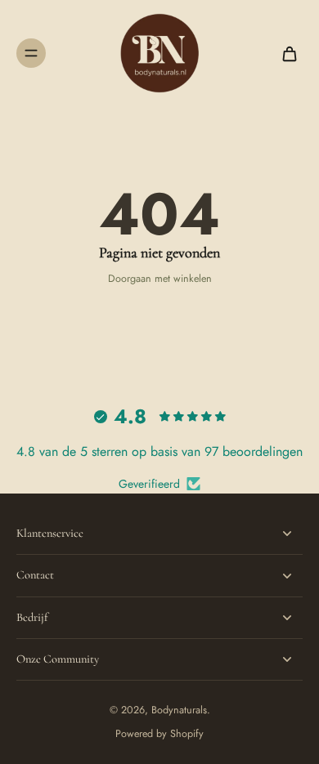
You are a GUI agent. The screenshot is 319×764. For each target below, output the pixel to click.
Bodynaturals (179, 710)
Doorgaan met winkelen (160, 278)
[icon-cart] (285, 53)
